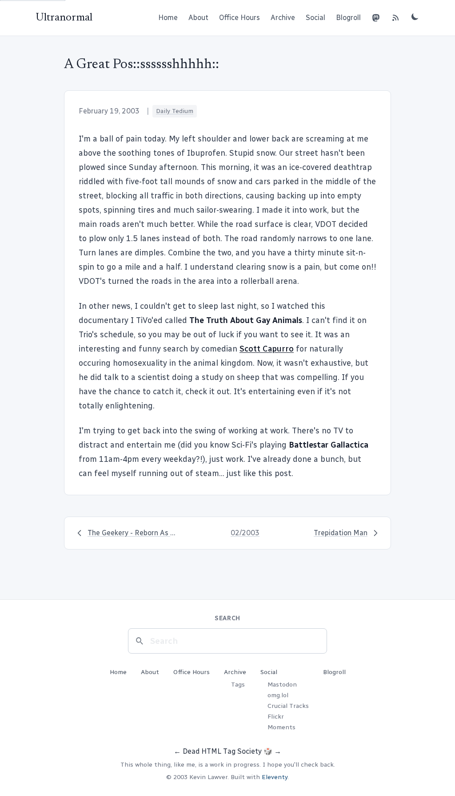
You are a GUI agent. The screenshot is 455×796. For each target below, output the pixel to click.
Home (168, 17)
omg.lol (277, 695)
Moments (281, 727)
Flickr (275, 716)
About (198, 17)
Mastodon (282, 684)
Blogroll (348, 17)
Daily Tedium (174, 111)
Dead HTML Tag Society (222, 751)
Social (315, 17)
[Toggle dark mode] (415, 16)
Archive (283, 17)
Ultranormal (64, 17)
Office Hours (239, 17)
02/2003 (245, 533)
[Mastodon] (375, 17)
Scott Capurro (266, 349)
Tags (238, 684)
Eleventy (274, 777)
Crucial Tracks (288, 706)
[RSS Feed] (395, 17)
